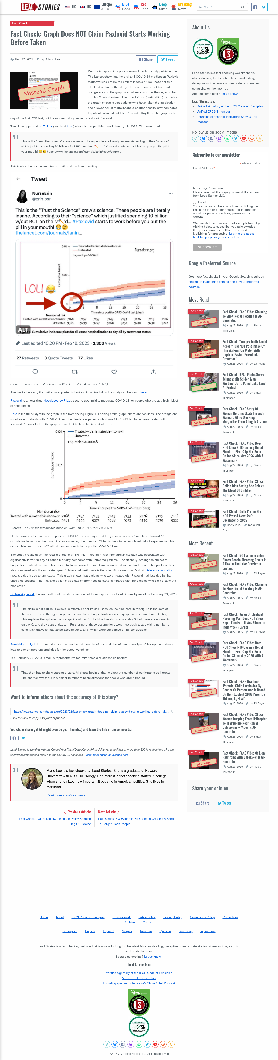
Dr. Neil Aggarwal (22, 594)
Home (44, 917)
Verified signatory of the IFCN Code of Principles (230, 106)
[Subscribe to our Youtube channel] (243, 138)
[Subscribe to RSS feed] (259, 138)
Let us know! (229, 93)
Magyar (127, 931)
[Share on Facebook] (14, 738)
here (70, 126)
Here (13, 414)
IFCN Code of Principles (88, 917)
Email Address (204, 168)
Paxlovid (16, 400)
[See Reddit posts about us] (251, 138)
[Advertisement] (94, 864)
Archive (130, 922)
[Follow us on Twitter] (235, 138)
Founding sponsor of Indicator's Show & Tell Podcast (139, 983)
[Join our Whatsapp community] (227, 138)
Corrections (230, 917)
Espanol (108, 931)
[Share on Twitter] (24, 738)
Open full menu (13, 6)
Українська (208, 931)
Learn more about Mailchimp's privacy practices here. (223, 235)
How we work (122, 917)
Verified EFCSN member (213, 111)
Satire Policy (147, 917)
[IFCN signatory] (139, 1002)
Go (241, 7)
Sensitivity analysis (23, 644)
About (60, 917)
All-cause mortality (159, 570)
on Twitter (45, 126)
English (90, 931)
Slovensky (186, 931)
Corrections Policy (202, 917)
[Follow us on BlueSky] (203, 138)
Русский (165, 931)
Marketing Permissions (208, 188)
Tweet (170, 59)
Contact (148, 922)
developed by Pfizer (57, 400)
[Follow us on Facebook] (211, 138)
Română (146, 931)
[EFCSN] (139, 1026)
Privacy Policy (172, 917)
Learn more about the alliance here (106, 754)
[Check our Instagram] (219, 138)
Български (70, 931)
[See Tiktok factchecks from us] (195, 138)
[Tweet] (264, 7)
